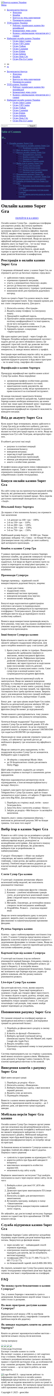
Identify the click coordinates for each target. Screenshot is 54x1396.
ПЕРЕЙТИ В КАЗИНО (27, 218)
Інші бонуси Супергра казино (33, 161)
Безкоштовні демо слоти (24, 30)
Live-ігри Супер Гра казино (32, 172)
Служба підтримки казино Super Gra (32, 181)
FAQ (18, 183)
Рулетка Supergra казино (31, 168)
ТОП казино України (17, 23)
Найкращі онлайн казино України (23, 38)
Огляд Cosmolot (20, 49)
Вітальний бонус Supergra (32, 155)
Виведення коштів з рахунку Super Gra (33, 176)
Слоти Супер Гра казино (31, 166)
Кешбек (16, 15)
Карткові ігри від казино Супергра (35, 170)
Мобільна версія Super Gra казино (31, 179)
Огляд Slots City (20, 56)
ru (8, 66)
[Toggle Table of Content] (3, 138)
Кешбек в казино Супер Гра (33, 157)
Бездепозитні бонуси (17, 10)
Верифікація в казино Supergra (34, 148)
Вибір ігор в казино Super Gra (29, 163)
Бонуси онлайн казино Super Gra (30, 152)
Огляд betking (19, 54)
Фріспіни (17, 12)
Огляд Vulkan (19, 46)
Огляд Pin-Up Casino (23, 59)
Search (32, 126)
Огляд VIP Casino (21, 43)
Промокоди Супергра (30, 159)
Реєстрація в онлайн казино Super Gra (33, 146)
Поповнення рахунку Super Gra (30, 174)
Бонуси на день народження (26, 17)
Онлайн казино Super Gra (21, 143)
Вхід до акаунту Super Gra (27, 150)
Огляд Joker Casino (22, 41)
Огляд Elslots (19, 51)
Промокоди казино (22, 20)
